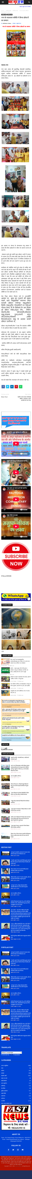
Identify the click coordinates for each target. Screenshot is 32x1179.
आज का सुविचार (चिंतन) (16, 776)
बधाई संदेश (3, 1093)
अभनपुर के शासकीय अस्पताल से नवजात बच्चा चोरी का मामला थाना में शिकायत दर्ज (20, 853)
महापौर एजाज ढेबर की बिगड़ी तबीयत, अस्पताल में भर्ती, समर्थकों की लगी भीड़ (24, 398)
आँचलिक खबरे (10, 14)
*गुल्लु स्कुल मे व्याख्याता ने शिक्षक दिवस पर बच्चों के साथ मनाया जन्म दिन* (21, 809)
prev (2, 651)
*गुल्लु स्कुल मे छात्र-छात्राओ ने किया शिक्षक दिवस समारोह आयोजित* (20, 826)
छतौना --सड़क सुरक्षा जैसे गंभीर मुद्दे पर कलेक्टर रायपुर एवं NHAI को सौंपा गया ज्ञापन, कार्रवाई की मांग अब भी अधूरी (19, 670)
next (3, 651)
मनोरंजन (3, 1098)
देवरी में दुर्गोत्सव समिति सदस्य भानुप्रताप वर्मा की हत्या (20, 936)
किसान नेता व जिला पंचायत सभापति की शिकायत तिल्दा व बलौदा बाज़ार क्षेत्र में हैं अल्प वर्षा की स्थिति (21, 835)
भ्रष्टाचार (3, 1096)
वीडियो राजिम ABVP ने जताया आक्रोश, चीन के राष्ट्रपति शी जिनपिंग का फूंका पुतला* (21, 878)
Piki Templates (18, 1169)
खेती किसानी (4, 1080)
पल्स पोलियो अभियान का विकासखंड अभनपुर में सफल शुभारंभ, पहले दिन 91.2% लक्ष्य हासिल (20, 685)
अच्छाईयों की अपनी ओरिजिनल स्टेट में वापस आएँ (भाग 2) (20, 692)
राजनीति (3, 1101)
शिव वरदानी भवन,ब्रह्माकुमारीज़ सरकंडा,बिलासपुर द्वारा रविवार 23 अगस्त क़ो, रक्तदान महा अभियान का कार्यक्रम (20, 661)
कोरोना (2, 1070)
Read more (9, 706)
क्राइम (2, 1073)
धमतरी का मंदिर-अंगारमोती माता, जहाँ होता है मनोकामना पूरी (20, 758)
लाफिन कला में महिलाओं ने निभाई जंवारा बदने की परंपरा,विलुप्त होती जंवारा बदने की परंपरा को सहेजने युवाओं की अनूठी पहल (20, 818)
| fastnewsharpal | (18, 1166)
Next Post (4, 397)
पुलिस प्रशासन (4, 1090)
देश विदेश (3, 1088)
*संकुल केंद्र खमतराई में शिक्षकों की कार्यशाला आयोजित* (20, 801)
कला (2, 1068)
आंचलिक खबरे (4, 14)
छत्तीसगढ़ (3, 1085)
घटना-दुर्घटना (4, 1083)
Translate (16, 1055)
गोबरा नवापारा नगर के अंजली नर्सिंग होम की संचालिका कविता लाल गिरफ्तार (19, 870)
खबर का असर (4, 1078)
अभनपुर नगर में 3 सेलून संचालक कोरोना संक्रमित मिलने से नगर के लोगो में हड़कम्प (19, 886)
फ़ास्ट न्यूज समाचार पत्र (6, 1103)
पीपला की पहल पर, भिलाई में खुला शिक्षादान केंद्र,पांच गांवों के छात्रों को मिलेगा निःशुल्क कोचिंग (19, 785)
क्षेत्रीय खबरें (4, 1075)
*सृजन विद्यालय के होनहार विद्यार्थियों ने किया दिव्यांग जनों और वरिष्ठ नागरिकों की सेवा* (20, 793)
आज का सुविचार (4, 1065)
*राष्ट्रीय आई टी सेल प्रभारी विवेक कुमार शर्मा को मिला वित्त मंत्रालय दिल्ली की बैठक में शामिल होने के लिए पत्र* (21, 861)
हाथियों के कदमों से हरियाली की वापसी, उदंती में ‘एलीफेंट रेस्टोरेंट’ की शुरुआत (20, 678)
